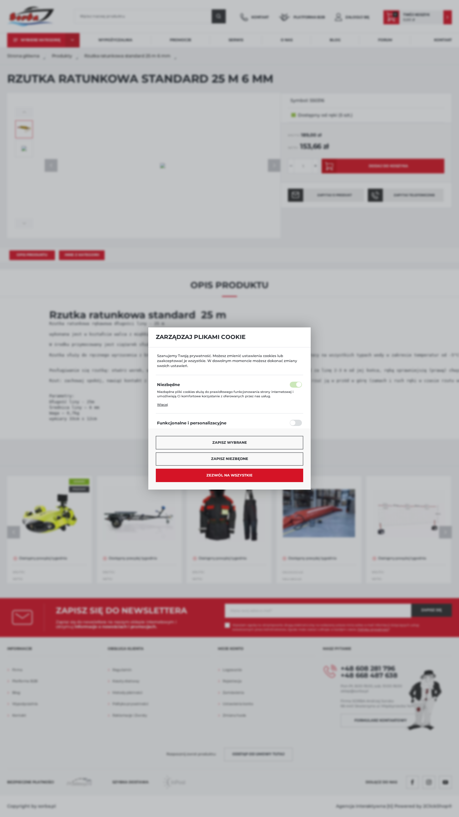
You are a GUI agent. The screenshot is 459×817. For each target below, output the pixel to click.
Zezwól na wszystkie (229, 475)
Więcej (162, 405)
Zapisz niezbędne (229, 459)
